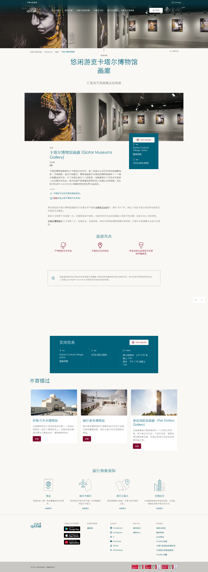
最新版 (90, 528)
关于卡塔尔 (56, 10)
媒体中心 (137, 532)
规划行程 (68, 10)
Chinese (176, 2)
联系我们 (137, 528)
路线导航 (137, 154)
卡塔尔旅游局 (32, 2)
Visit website (145, 140)
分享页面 (175, 51)
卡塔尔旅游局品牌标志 (166, 545)
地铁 (55, 197)
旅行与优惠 (112, 10)
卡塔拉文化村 (101, 207)
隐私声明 (160, 532)
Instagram (117, 532)
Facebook (117, 528)
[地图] (167, 10)
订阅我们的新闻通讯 (165, 550)
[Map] (104, 333)
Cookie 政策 (161, 541)
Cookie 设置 (161, 554)
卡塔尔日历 (98, 10)
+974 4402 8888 (141, 162)
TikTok (115, 545)
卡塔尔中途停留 (127, 10)
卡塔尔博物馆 (54, 221)
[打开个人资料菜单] (172, 10)
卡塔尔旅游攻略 (83, 10)
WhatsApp (118, 550)
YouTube (117, 541)
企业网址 (160, 536)
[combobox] (178, 10)
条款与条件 (161, 528)
